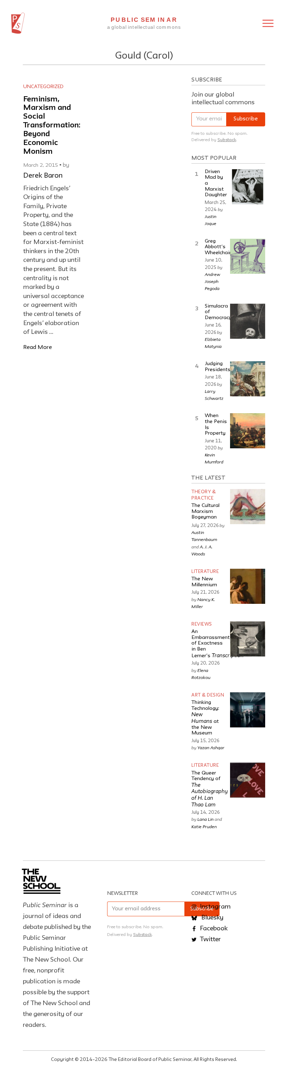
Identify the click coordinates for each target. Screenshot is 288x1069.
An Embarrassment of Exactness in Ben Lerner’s (217, 643)
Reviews (201, 624)
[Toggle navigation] (268, 23)
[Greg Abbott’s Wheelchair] (247, 256)
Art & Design (207, 695)
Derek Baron (43, 176)
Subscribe (246, 119)
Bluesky (211, 917)
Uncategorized (43, 87)
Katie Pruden (204, 826)
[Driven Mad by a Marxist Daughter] (247, 186)
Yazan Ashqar (210, 747)
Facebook (213, 928)
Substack (226, 140)
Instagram (214, 907)
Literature (205, 572)
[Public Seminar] (18, 23)
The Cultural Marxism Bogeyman (205, 511)
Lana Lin (205, 819)
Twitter (209, 939)
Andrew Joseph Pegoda (212, 281)
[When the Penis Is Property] (247, 430)
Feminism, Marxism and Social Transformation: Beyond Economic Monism (51, 126)
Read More (37, 347)
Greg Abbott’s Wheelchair (218, 247)
